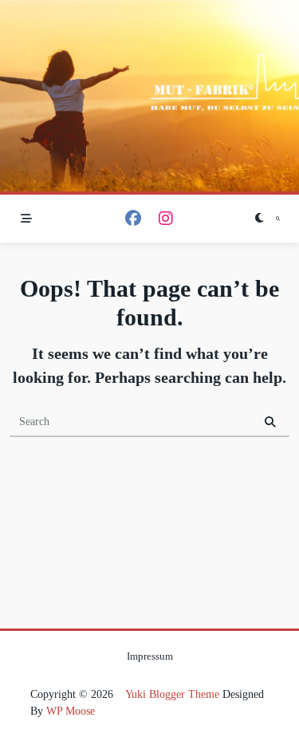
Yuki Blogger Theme (172, 694)
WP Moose (70, 711)
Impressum (150, 656)
